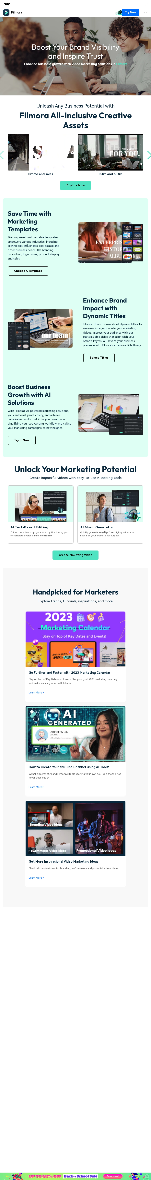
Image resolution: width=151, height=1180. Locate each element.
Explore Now (75, 185)
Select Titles (99, 357)
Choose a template (28, 271)
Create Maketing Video (75, 555)
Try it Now (21, 440)
